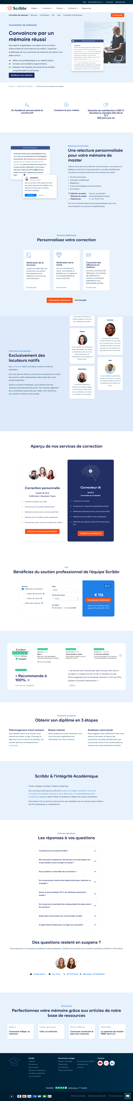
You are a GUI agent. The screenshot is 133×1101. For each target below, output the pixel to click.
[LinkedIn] (112, 1063)
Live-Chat (56, 974)
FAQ (84, 2)
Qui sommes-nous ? (95, 2)
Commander (117, 15)
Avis (59, 15)
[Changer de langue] (11, 1096)
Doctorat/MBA (70, 608)
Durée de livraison (58, 595)
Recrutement (34, 1067)
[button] (127, 1096)
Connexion (109, 2)
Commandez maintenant (60, 300)
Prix (53, 15)
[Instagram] (106, 1063)
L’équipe (32, 1061)
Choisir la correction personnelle (42, 531)
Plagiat (34, 8)
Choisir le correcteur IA (90, 533)
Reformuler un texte (71, 794)
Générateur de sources (87, 791)
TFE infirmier (63, 1067)
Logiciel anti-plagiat (69, 791)
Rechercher (121, 2)
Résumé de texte (56, 794)
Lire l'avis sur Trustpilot (24, 685)
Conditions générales (37, 1073)
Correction (46, 8)
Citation (59, 8)
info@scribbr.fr (39, 974)
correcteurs (17, 367)
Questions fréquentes (37, 1070)
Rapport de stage (65, 1061)
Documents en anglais (86, 1061)
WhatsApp (94, 974)
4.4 (90, 199)
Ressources (86, 8)
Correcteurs (44, 15)
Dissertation (63, 1064)
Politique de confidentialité (97, 1096)
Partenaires (33, 1064)
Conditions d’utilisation (78, 1096)
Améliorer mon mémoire (22, 75)
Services (34, 15)
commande (13, 745)
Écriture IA (72, 8)
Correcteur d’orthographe (39, 794)
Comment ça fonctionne (72, 15)
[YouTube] (100, 1063)
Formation (55, 605)
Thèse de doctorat (65, 1070)
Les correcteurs (35, 1076)
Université (58, 608)
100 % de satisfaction (116, 1096)
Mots (54, 586)
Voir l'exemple (80, 300)
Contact (101, 1058)
